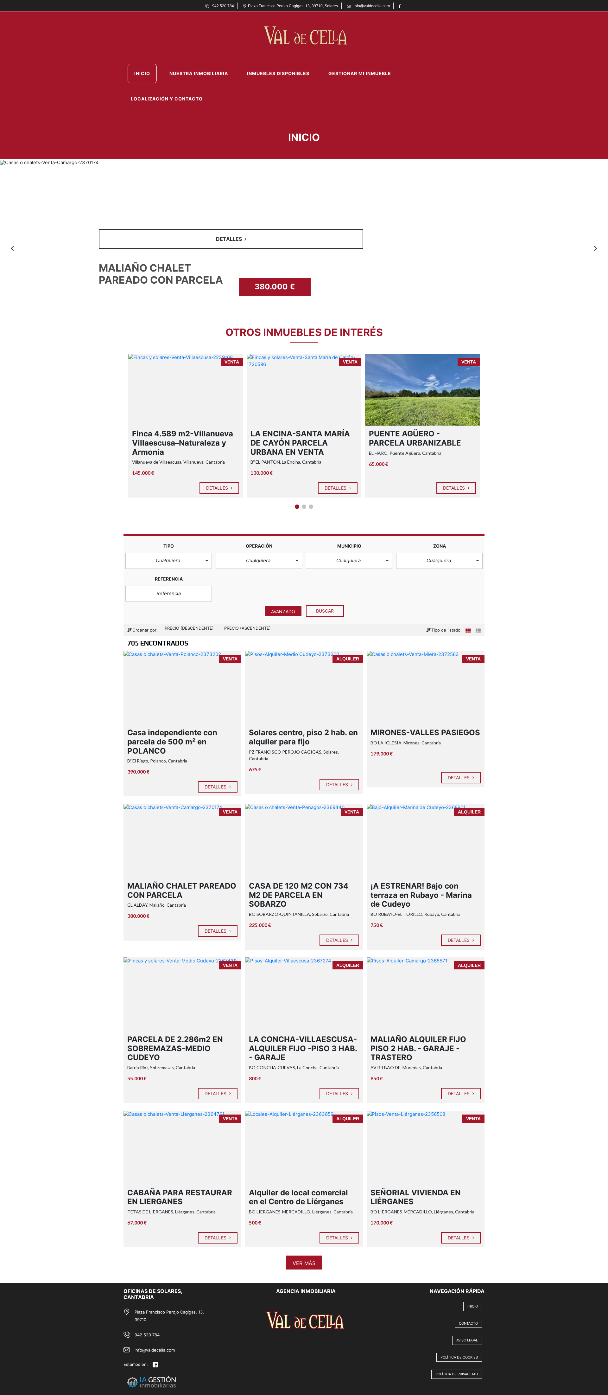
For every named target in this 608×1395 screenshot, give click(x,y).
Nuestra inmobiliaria (198, 73)
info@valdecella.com (155, 1350)
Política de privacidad (456, 1374)
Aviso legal (467, 1340)
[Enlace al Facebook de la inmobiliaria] (401, 5)
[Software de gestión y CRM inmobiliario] (170, 1374)
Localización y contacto (167, 98)
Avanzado (283, 611)
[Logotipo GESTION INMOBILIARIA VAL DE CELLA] (298, 37)
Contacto (468, 1323)
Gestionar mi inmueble (359, 73)
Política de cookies (459, 1357)
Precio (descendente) (190, 628)
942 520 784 (147, 1334)
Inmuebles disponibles (278, 73)
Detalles (217, 488)
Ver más (304, 1263)
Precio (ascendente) (247, 628)
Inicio (142, 73)
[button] (168, 561)
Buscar (325, 611)
